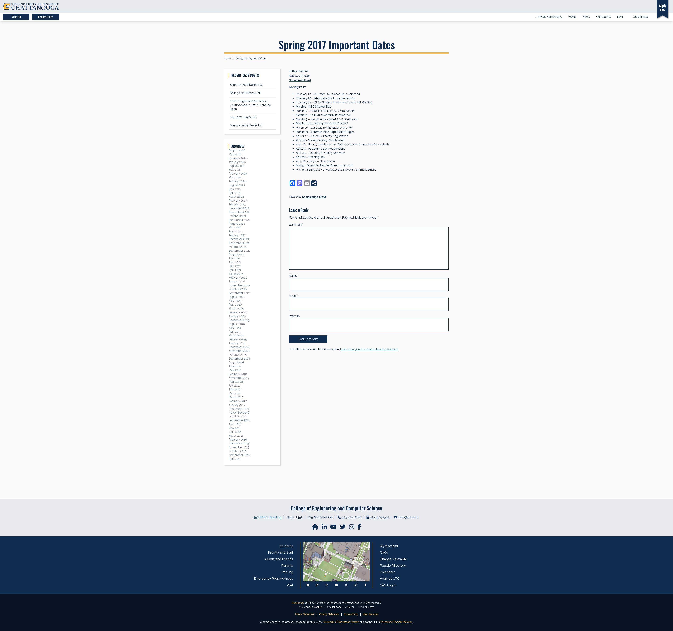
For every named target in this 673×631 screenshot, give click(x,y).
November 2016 (239, 412)
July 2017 (234, 385)
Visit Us (16, 17)
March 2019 (236, 335)
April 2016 (235, 432)
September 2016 (239, 420)
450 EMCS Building (267, 517)
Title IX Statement (304, 614)
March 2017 (236, 397)
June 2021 (235, 262)
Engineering (310, 196)
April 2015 (235, 459)
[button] (649, 6)
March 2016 (236, 435)
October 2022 (238, 216)
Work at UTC (389, 578)
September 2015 (239, 455)
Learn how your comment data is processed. (369, 349)
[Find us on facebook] (359, 528)
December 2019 (239, 320)
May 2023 (235, 189)
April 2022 (235, 231)
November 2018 (239, 351)
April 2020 (235, 304)
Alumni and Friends (278, 559)
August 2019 (237, 324)
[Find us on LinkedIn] (324, 528)
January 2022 (237, 235)
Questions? (298, 603)
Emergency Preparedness (273, 578)
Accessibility (351, 614)
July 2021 (234, 258)
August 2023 (237, 185)
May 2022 (235, 227)
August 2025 (237, 166)
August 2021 (237, 254)
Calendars (387, 572)
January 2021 (237, 281)
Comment (296, 224)
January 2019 (237, 343)
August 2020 (237, 297)
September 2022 (239, 219)
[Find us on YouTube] (333, 528)
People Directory (393, 565)
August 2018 (237, 362)
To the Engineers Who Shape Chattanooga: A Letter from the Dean (250, 105)
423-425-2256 (351, 517)
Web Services (370, 614)
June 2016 (235, 424)
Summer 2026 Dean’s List (246, 84)
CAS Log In (388, 585)
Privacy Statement (329, 614)
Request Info (45, 17)
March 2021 (236, 273)
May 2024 (235, 177)
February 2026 (238, 158)
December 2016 (239, 408)
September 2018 (239, 358)
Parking (287, 572)
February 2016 (238, 439)
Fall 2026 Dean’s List (243, 117)
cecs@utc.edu (408, 517)
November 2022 (239, 212)
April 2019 (235, 331)
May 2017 (235, 393)
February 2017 (238, 401)
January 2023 (237, 204)
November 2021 (239, 243)
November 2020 (239, 285)
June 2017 (235, 389)
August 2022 (237, 223)
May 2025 (235, 169)
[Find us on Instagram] (352, 528)
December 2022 (239, 208)
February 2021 (238, 277)
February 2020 (238, 312)
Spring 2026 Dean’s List (245, 93)
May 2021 (235, 266)
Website (294, 316)
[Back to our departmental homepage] (307, 585)
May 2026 (235, 154)
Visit (290, 585)
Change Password (393, 559)
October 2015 (237, 451)
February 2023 (238, 200)
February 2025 (238, 173)
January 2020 (237, 316)
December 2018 (239, 347)
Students (286, 546)
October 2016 (237, 416)
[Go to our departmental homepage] (315, 528)
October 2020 (238, 289)
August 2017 (237, 381)
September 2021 (239, 250)
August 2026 (237, 150)
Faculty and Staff (280, 552)
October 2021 (237, 246)
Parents (287, 565)
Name (294, 275)
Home (227, 58)
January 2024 (237, 181)
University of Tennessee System (341, 621)
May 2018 (235, 370)
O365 (384, 552)
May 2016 (235, 428)
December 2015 (239, 443)
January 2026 (237, 162)
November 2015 (239, 447)
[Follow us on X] (346, 585)
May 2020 (235, 300)
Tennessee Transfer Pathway (396, 621)
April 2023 (235, 193)
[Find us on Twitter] (343, 528)
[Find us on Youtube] (336, 585)
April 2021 (235, 270)
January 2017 (237, 405)
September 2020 (239, 293)
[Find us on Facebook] (365, 585)
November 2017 (239, 378)
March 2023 (236, 196)
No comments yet (300, 80)
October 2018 (237, 354)
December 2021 (239, 239)
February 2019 (238, 339)
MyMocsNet (389, 546)
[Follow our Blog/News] (317, 585)
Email (293, 296)
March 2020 (236, 308)
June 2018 (235, 366)
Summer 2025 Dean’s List (246, 125)
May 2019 (235, 327)
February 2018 (238, 374)
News (322, 196)
